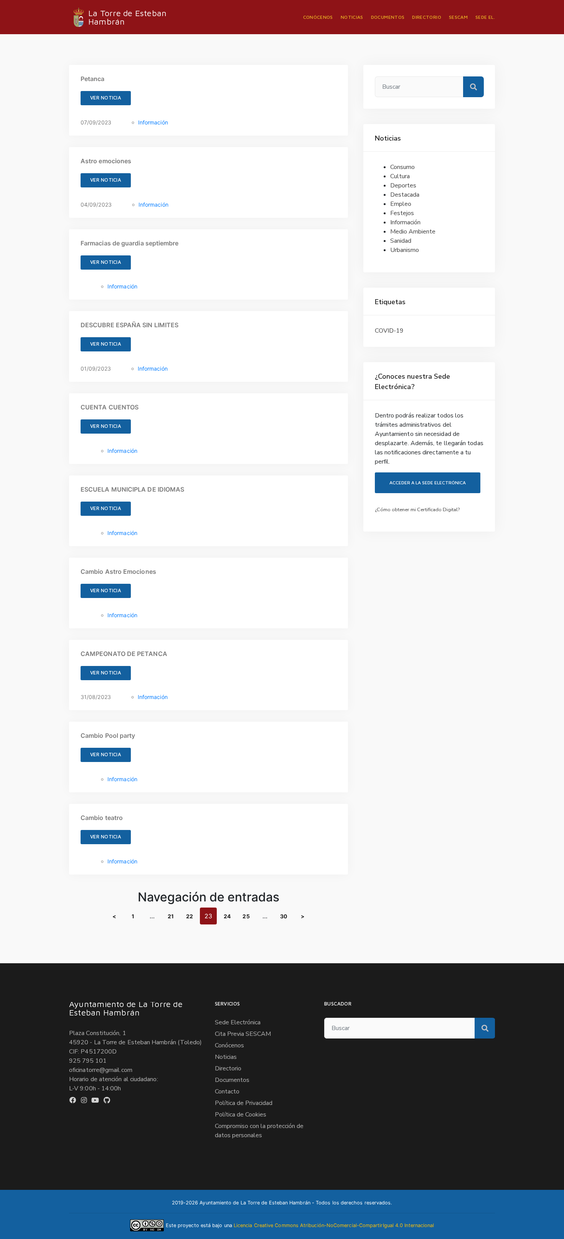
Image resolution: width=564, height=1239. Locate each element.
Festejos (402, 213)
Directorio (426, 17)
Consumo (402, 167)
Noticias (352, 17)
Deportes (403, 185)
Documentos (388, 17)
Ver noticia (105, 98)
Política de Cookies (240, 1114)
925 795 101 (88, 1061)
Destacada (404, 194)
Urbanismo (404, 250)
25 (245, 916)
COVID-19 (389, 330)
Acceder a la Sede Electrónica (427, 482)
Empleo (400, 204)
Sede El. (485, 17)
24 (227, 916)
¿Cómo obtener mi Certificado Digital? (417, 509)
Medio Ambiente (412, 231)
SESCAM (458, 17)
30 (283, 916)
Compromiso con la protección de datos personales (259, 1131)
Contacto (227, 1091)
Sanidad (400, 241)
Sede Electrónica (238, 1022)
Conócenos (318, 17)
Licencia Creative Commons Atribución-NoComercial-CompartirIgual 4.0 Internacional (334, 1225)
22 (189, 916)
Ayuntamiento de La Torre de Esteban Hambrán (126, 1008)
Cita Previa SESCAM (243, 1034)
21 (171, 916)
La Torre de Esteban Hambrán (127, 17)
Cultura (400, 176)
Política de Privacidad (243, 1103)
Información (153, 122)
